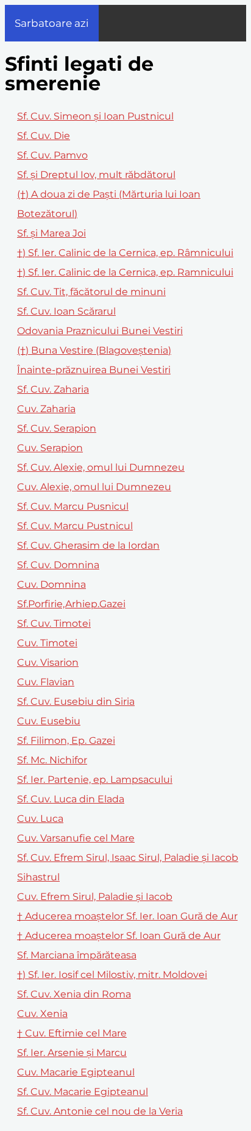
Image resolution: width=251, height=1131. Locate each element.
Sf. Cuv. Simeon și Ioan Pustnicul (95, 116)
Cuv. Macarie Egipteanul (76, 1072)
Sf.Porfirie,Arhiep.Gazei (71, 604)
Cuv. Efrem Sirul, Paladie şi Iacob (94, 896)
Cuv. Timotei (47, 643)
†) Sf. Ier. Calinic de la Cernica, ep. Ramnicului (125, 272)
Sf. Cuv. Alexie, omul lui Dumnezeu (101, 467)
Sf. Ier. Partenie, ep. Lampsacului (94, 779)
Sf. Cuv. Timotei (54, 623)
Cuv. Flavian (45, 682)
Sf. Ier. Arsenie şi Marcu (72, 1052)
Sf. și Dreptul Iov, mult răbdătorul (96, 174)
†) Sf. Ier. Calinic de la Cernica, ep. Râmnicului (125, 253)
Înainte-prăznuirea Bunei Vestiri (94, 370)
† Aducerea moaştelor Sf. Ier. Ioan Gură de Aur (127, 916)
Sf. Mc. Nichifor (52, 760)
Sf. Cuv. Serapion (56, 428)
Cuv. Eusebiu (48, 721)
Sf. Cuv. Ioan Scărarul (66, 311)
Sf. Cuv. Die (43, 135)
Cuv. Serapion (50, 448)
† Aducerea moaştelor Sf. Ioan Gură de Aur (119, 935)
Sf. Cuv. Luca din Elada (70, 799)
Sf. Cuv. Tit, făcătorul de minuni (91, 292)
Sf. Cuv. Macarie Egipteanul (82, 1091)
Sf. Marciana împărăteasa (76, 955)
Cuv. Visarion (48, 662)
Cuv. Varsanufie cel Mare (76, 838)
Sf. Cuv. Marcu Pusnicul (73, 506)
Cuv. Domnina (51, 584)
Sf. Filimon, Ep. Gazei (66, 740)
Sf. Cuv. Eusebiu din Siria (76, 701)
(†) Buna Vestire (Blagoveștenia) (94, 350)
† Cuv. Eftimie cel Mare (72, 1033)
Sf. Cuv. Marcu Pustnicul (75, 526)
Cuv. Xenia (42, 1013)
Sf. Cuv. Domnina (58, 565)
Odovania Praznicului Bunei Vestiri (100, 331)
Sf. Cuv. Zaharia (53, 389)
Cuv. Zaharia (46, 409)
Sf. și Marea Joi (51, 233)
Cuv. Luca (40, 818)
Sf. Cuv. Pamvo (52, 155)
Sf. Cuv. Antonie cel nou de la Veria (100, 1111)
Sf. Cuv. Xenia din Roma (74, 994)
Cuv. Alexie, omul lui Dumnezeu (94, 487)
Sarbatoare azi (52, 23)
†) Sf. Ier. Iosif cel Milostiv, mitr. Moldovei (112, 974)
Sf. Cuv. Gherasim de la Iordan (88, 545)
